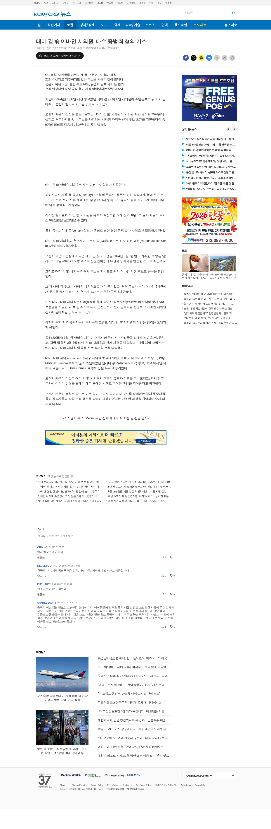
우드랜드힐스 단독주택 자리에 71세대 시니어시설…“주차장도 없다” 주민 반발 (134, 702)
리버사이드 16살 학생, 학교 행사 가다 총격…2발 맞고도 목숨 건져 (222, 161)
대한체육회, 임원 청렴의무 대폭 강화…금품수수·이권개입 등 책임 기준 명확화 (134, 720)
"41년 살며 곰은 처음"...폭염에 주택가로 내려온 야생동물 (70, 501)
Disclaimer (127, 785)
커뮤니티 (76, 3)
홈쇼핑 (142, 3)
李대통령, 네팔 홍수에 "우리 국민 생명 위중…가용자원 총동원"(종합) (221, 318)
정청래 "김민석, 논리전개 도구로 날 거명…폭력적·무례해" (215, 298)
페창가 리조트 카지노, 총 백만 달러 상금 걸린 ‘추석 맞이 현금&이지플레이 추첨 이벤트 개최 (134, 755)
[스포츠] (150, 25)
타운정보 (89, 3)
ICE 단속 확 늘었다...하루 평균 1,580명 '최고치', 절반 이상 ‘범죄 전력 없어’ (226, 150)
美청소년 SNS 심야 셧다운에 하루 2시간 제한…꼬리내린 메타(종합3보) (134, 675)
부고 (159, 3)
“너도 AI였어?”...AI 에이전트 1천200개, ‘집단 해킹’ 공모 (216, 155)
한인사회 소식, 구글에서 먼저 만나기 (62, 55)
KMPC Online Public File (166, 785)
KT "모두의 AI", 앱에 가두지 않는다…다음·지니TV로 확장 (134, 737)
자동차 (120, 3)
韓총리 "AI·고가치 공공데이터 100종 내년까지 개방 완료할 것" (134, 729)
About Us (64, 785)
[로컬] (70, 25)
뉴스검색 (188, 12)
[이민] (104, 25)
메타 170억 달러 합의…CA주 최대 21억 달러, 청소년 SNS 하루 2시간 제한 (226, 177)
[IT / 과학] (133, 25)
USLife (100, 3)
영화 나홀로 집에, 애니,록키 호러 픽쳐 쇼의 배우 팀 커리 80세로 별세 (223, 139)
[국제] (117, 25)
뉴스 (46, 3)
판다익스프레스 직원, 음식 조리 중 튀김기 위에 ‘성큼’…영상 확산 (221, 172)
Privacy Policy (97, 785)
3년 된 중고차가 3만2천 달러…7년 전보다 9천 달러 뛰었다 (140, 486)
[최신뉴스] (54, 25)
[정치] (87, 25)
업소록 (168, 3)
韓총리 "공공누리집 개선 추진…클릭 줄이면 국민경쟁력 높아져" (218, 322)
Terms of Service (79, 785)
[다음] (234, 128)
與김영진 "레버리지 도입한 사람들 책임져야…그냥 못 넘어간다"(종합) (221, 303)
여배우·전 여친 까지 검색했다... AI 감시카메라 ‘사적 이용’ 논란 (73, 486)
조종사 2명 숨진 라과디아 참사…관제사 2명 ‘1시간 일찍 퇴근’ (219, 166)
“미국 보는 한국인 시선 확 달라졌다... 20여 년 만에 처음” (139, 481)
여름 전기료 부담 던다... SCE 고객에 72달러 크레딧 (137, 501)
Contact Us (200, 785)
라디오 (55, 3)
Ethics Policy (112, 785)
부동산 (110, 3)
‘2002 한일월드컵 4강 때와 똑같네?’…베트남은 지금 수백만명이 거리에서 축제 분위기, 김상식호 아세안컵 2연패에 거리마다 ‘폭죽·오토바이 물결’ (134, 711)
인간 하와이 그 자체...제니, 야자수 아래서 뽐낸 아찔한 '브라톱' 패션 (134, 667)
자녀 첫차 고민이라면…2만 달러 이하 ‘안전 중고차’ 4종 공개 (71, 481)
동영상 (65, 3)
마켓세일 (131, 3)
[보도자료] (200, 25)
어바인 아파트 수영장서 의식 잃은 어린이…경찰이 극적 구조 (72, 496)
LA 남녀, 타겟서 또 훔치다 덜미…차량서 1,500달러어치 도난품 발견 (223, 183)
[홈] (39, 25)
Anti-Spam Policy (143, 785)
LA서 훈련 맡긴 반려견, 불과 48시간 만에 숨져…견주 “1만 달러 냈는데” (78, 491)
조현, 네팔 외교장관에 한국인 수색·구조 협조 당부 (211, 308)
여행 (151, 3)
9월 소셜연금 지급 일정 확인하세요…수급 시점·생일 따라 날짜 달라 (146, 491)
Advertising (186, 785)
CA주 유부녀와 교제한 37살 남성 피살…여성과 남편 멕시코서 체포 (222, 188)
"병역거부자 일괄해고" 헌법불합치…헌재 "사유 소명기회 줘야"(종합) (134, 684)
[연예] (164, 25)
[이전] (228, 128)
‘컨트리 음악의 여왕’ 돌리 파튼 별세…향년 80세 (212, 144)
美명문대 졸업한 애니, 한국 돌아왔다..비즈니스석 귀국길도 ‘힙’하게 (134, 658)
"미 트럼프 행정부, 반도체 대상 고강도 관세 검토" (129, 693)
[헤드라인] (180, 25)
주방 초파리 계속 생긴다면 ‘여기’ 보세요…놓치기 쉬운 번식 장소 (144, 496)
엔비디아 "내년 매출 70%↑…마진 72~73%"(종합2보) (131, 746)
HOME (37, 3)
